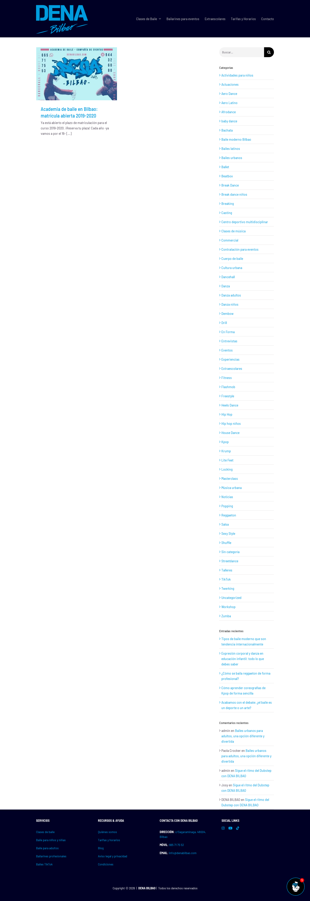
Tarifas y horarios (109, 840)
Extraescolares (231, 368)
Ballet (225, 167)
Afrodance (228, 112)
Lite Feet (227, 460)
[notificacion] (296, 879)
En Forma (228, 332)
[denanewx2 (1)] (62, 5)
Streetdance (229, 561)
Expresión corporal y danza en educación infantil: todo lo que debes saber (242, 658)
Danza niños (229, 304)
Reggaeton (228, 515)
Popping (227, 506)
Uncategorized (231, 597)
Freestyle (227, 396)
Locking (226, 469)
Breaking (227, 203)
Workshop (228, 607)
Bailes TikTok (44, 864)
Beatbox (227, 176)
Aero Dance (229, 93)
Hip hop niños (231, 423)
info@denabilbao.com (182, 853)
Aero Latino (229, 102)
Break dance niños (234, 194)
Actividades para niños (237, 75)
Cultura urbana (231, 267)
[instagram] (223, 828)
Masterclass (229, 478)
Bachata (227, 130)
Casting (226, 212)
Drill (224, 322)
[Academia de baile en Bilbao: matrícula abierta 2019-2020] (76, 73)
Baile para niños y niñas (51, 840)
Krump (226, 451)
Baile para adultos (47, 848)
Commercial (229, 240)
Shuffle (226, 542)
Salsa (225, 524)
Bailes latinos (230, 148)
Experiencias (230, 359)
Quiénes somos (107, 832)
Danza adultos (231, 295)
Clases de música (233, 231)
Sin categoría (230, 552)
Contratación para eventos (240, 249)
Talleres (226, 570)
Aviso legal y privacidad (112, 856)
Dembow (227, 313)
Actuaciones (230, 84)
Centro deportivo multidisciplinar (244, 222)
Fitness (226, 377)
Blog (101, 848)
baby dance (229, 121)
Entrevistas (229, 341)
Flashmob (228, 387)
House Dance (230, 432)
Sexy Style (228, 533)
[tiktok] (237, 828)
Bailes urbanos (231, 157)
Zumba (226, 616)
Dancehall (228, 277)
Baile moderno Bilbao (236, 139)
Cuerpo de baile (232, 258)
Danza (225, 286)
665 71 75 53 (176, 845)
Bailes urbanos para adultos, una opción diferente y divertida (242, 735)
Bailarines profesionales (51, 856)
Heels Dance (229, 405)
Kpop (225, 442)
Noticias (227, 497)
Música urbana (231, 487)
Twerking (227, 588)
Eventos (227, 350)
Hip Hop (226, 414)
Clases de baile (45, 832)
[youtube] (230, 828)
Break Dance (230, 185)
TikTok (226, 579)
